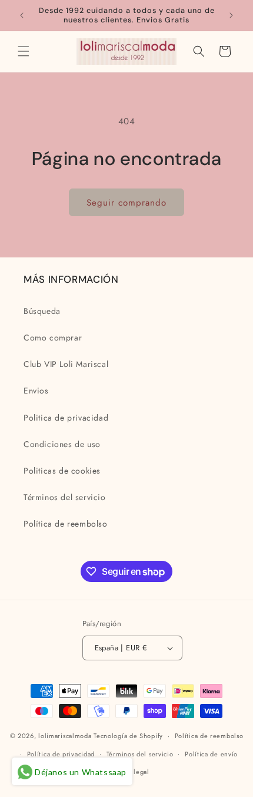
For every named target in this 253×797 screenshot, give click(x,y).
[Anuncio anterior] (22, 15)
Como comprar (53, 337)
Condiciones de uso (62, 444)
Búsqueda (42, 311)
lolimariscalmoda (64, 735)
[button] (23, 51)
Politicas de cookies (62, 471)
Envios (36, 390)
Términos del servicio (65, 497)
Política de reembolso (66, 524)
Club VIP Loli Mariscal (66, 364)
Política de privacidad (61, 754)
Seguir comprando (126, 202)
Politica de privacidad (66, 418)
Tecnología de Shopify (128, 735)
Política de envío (211, 754)
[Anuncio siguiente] (231, 15)
